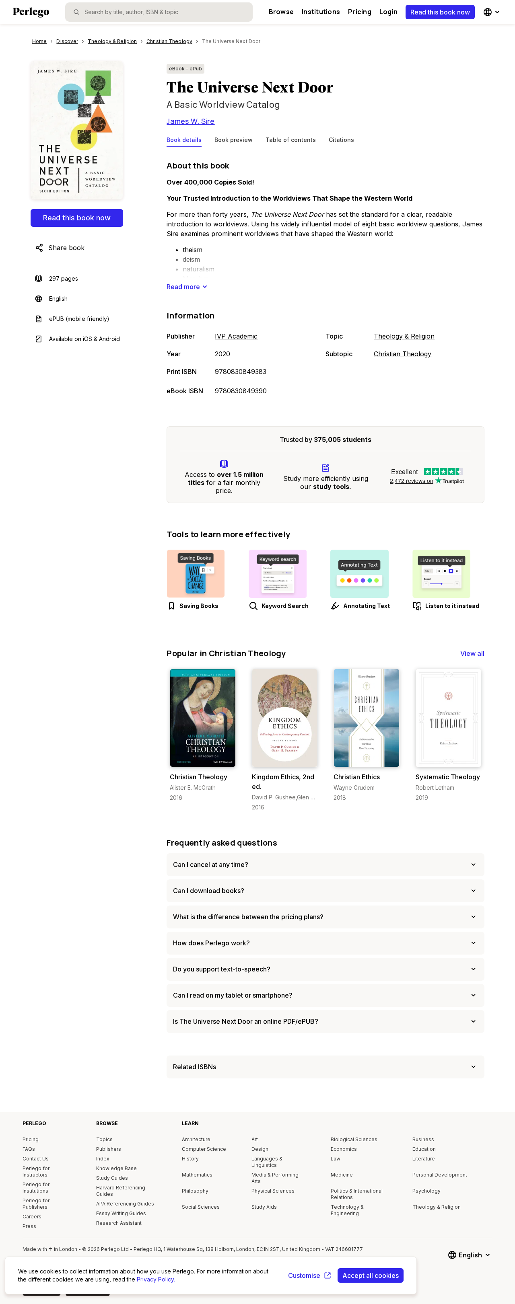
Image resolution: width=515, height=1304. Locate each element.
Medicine (342, 1175)
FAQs (29, 1149)
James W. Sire (190, 121)
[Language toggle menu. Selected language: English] (492, 12)
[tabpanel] (325, 278)
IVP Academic (236, 336)
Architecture (196, 1139)
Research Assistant (119, 1223)
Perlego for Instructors (36, 1171)
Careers (32, 1217)
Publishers (108, 1149)
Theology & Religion (404, 336)
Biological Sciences (354, 1139)
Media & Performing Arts (275, 1178)
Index (102, 1159)
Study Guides (112, 1178)
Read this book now (440, 12)
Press (29, 1226)
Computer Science (204, 1149)
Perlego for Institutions (36, 1187)
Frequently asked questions (222, 842)
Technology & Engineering (347, 1210)
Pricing (359, 11)
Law (335, 1159)
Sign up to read (203, 759)
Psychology (426, 1191)
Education (424, 1149)
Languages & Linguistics (266, 1162)
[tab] (184, 141)
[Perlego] (31, 13)
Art (254, 1139)
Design (259, 1149)
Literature (423, 1159)
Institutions (321, 11)
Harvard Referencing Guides (120, 1191)
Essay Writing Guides (121, 1213)
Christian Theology (402, 354)
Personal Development (439, 1175)
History (190, 1159)
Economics (344, 1149)
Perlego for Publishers (36, 1203)
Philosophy (195, 1191)
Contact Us (36, 1159)
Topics (104, 1139)
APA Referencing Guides (125, 1204)
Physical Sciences (273, 1191)
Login (388, 11)
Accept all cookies (370, 1275)
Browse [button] (281, 11)
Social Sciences (201, 1207)
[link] (203, 735)
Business (423, 1139)
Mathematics (197, 1175)
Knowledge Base (116, 1168)
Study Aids (264, 1207)
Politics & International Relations (357, 1194)
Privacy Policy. (156, 1279)
